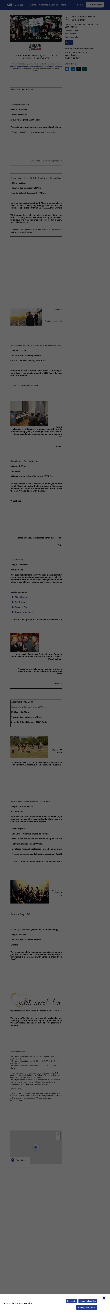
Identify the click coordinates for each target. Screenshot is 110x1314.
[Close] (104, 1298)
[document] (55, 1304)
